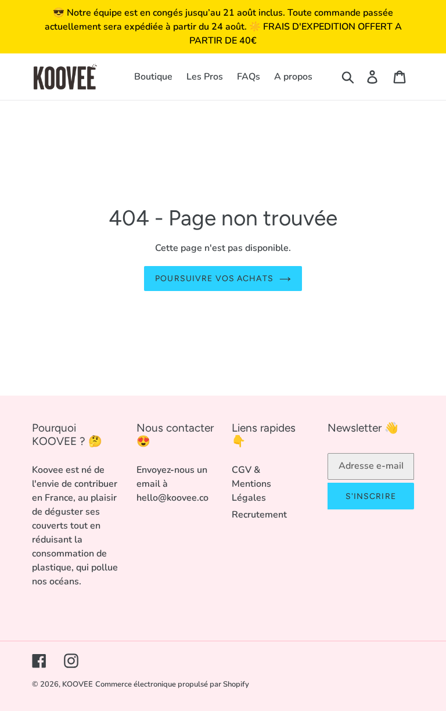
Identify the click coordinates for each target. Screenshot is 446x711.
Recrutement (259, 514)
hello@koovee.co (172, 497)
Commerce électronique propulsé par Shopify (172, 684)
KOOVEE (77, 684)
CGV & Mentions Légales (251, 484)
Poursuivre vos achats (214, 278)
